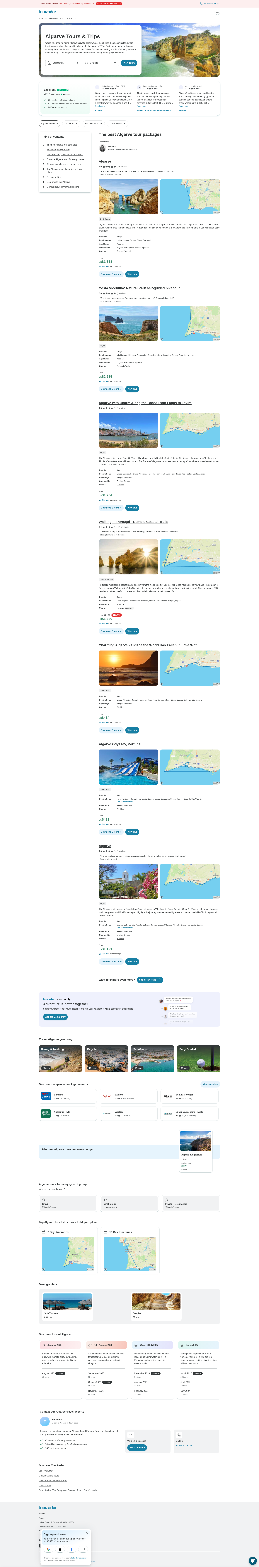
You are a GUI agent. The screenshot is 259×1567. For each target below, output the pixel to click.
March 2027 (186, 1373)
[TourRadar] (48, 11)
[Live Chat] (253, 1561)
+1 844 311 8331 (184, 1445)
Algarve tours (71, 18)
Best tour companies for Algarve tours (65, 154)
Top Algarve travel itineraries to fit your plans (65, 170)
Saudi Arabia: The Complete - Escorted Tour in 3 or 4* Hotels (68, 1490)
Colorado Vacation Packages (53, 1480)
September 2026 (96, 1373)
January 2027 (140, 1382)
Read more (100, 106)
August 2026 (48, 1373)
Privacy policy (81, 1558)
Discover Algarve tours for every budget (65, 159)
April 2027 (185, 1382)
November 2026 (96, 1391)
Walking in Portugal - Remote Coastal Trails (154, 110)
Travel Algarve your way (58, 149)
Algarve (98, 110)
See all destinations (125, 802)
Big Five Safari (46, 1471)
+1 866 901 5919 (211, 4)
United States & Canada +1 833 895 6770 (56, 1522)
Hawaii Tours (45, 1485)
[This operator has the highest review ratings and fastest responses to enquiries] (130, 608)
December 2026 (142, 1373)
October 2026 (94, 1382)
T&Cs (73, 1558)
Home (41, 18)
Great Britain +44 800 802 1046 (52, 1526)
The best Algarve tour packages (62, 145)
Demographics (54, 177)
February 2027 (141, 1391)
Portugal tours (60, 18)
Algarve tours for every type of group (64, 164)
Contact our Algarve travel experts (63, 187)
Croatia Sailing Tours (49, 1476)
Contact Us (43, 1518)
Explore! (120, 608)
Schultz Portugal (124, 251)
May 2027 (185, 1391)
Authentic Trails (123, 366)
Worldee (120, 707)
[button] (159, 266)
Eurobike (120, 485)
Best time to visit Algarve (58, 182)
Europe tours (49, 18)
